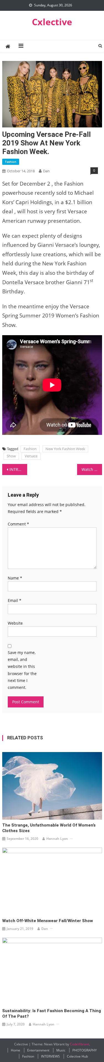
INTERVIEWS (50, 1056)
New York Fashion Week (65, 448)
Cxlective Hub (77, 1056)
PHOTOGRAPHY (84, 1050)
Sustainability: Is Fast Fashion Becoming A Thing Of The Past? (51, 1013)
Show (11, 455)
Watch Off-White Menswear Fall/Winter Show (47, 920)
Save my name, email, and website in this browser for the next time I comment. (22, 670)
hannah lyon (57, 838)
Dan (46, 170)
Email (14, 600)
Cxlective (52, 22)
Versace (31, 455)
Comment (18, 524)
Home (15, 1050)
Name (15, 578)
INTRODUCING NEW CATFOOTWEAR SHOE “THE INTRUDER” (18, 469)
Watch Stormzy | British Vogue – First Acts (92, 469)
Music (60, 1050)
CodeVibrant (79, 1044)
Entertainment (38, 1050)
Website (15, 623)
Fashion (10, 162)
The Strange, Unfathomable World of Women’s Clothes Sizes (49, 828)
